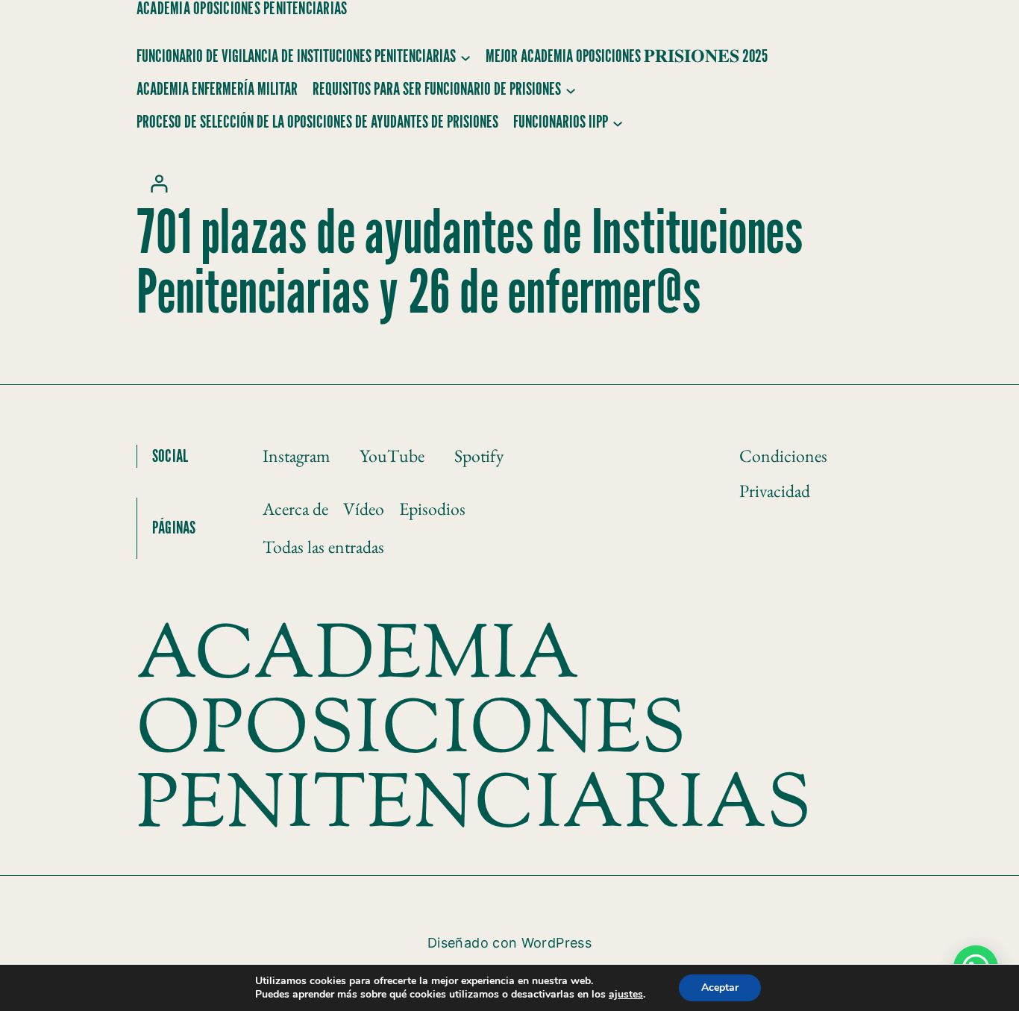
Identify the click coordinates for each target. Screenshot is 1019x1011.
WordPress (556, 943)
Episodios (432, 508)
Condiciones (783, 455)
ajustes (626, 994)
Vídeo (363, 508)
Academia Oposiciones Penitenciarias (242, 9)
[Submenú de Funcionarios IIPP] (617, 122)
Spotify (479, 455)
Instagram (296, 455)
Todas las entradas (323, 546)
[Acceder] (159, 183)
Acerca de (295, 508)
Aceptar (720, 987)
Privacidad (774, 490)
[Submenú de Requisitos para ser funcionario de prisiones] (570, 89)
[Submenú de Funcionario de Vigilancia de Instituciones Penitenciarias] (465, 56)
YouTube (392, 455)
